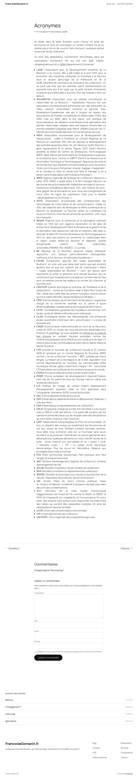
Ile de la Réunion (56, 31)
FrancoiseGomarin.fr (16, 3)
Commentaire (39, 593)
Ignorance (10, 721)
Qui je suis (110, 3)
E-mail (36, 631)
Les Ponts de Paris (125, 3)
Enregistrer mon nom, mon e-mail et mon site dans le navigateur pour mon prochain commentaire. (69, 652)
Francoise (43, 31)
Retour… (9, 700)
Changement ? (13, 707)
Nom (36, 621)
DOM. (63, 64)
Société (64, 31)
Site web (37, 641)
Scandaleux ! (14, 548)
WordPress (129, 774)
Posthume (125, 548)
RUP (91, 60)
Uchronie (10, 714)
